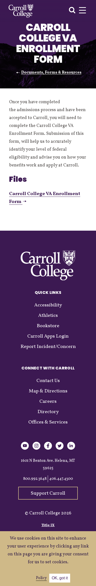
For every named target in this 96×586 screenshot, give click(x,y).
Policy (41, 578)
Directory (48, 411)
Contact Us (48, 380)
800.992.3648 (35, 479)
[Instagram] (36, 448)
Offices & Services (48, 422)
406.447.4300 (61, 479)
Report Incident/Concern (48, 346)
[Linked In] (71, 448)
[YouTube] (25, 448)
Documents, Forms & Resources (51, 72)
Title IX (48, 525)
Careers (48, 401)
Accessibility (48, 305)
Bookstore (48, 326)
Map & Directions (48, 391)
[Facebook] (48, 448)
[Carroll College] (21, 11)
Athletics (48, 315)
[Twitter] (60, 448)
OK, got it (60, 578)
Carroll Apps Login (48, 336)
